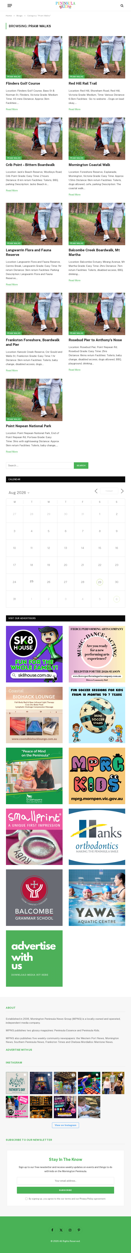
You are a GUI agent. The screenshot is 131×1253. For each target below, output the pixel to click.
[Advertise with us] (34, 958)
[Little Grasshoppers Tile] (34, 776)
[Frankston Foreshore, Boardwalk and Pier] (34, 314)
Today (109, 491)
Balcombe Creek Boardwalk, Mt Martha (94, 252)
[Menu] (10, 5)
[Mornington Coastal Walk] (97, 138)
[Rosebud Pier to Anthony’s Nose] (97, 314)
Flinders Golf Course (23, 83)
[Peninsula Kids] (66, 5)
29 (99, 582)
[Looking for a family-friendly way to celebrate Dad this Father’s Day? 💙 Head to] (17, 1083)
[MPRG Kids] (97, 776)
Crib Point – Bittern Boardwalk (30, 165)
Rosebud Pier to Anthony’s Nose (95, 340)
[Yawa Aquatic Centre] (97, 897)
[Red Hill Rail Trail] (97, 57)
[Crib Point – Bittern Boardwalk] (34, 138)
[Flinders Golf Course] (34, 57)
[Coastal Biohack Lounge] (34, 715)
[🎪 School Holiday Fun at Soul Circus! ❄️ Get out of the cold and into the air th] (65, 1107)
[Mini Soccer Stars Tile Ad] (97, 715)
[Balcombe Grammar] (34, 897)
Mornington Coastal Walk (89, 165)
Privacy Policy (86, 1198)
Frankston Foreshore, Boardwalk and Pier (33, 342)
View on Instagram (65, 1125)
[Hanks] (97, 837)
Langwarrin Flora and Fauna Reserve (28, 252)
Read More (12, 109)
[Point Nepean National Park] (34, 400)
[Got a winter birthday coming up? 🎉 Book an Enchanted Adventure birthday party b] (113, 1083)
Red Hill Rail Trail (83, 83)
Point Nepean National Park (28, 426)
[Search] (121, 5)
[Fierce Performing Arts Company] (97, 654)
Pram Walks (13, 77)
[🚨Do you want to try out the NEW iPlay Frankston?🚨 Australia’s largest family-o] (89, 1083)
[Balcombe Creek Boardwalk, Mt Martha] (97, 224)
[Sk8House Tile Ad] (34, 654)
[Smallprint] (34, 837)
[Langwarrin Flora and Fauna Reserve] (34, 224)
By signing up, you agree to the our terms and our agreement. (67, 1198)
